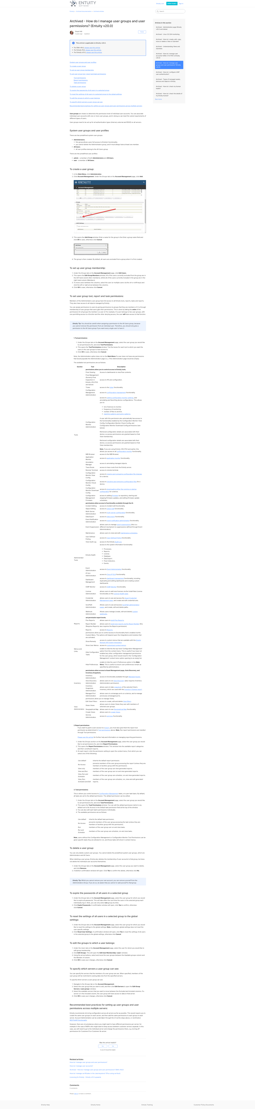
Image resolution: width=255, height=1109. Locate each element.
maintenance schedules (129, 533)
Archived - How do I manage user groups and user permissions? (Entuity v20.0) (168, 65)
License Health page (121, 594)
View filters (127, 701)
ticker (112, 387)
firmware (115, 495)
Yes (103, 1046)
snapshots (118, 687)
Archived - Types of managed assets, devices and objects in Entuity (168, 80)
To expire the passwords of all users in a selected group (89, 90)
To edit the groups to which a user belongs (85, 98)
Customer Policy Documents (204, 1105)
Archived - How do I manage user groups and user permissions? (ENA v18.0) (97, 1070)
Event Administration (114, 569)
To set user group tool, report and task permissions (88, 74)
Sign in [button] (181, 3)
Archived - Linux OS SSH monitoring (167, 34)
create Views (115, 712)
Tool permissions (80, 78)
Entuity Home (95, 1105)
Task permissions (80, 83)
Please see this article (85, 737)
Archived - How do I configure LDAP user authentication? (167, 73)
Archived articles (99, 11)
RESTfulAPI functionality (78, 1020)
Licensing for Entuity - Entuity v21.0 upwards (85, 1077)
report (107, 728)
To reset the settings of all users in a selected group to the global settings (96, 94)
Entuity (72, 11)
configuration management (116, 392)
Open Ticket (172, 3)
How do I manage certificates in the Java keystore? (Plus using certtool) (95, 1073)
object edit (110, 509)
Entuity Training (147, 1105)
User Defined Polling (114, 538)
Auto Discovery (119, 681)
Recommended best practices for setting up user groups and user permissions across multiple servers (106, 106)
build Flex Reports (117, 620)
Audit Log (118, 542)
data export (111, 517)
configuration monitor (124, 451)
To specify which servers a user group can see (86, 102)
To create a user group (78, 66)
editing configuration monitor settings (120, 398)
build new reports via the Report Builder (125, 624)
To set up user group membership (82, 70)
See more (158, 99)
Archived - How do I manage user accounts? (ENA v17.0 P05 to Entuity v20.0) (168, 56)
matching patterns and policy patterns (117, 414)
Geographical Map (120, 709)
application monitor (113, 458)
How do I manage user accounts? (81, 1066)
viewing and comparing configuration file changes (124, 474)
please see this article (92, 48)
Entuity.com (160, 3)
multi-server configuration (116, 513)
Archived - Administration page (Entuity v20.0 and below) (169, 28)
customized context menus (116, 645)
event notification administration (118, 521)
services (110, 716)
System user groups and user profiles (83, 62)
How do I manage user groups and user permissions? (88, 1062)
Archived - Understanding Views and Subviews (168, 47)
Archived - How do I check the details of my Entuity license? (169, 94)
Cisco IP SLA (111, 574)
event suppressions (124, 524)
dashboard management (115, 578)
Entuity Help (45, 1105)
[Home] (83, 3)
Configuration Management (108, 793)
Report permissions (81, 80)
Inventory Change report (133, 689)
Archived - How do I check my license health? (168, 87)
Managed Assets (134, 677)
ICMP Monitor (112, 587)
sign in (76, 1093)
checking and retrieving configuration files (122, 482)
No (113, 1046)
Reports (110, 630)
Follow (142, 32)
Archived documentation (83, 11)
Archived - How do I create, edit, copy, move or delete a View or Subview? (168, 40)
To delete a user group (78, 86)
